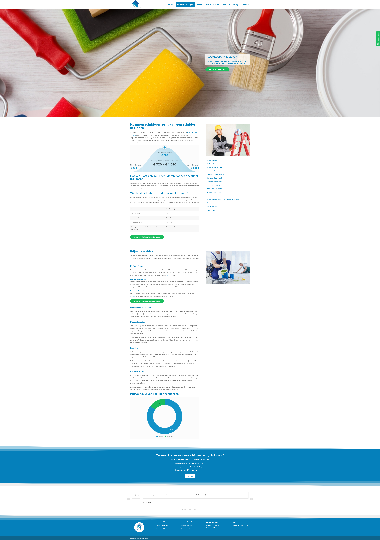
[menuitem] (171, 4)
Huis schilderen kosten (214, 196)
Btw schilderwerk (212, 206)
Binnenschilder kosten (214, 189)
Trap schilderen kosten (214, 181)
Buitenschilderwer (162, 525)
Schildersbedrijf (212, 160)
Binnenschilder (161, 522)
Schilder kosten (186, 529)
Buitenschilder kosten (214, 192)
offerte (169, 275)
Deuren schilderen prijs (214, 178)
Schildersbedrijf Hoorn (142, 538)
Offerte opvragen (217, 69)
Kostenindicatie (212, 164)
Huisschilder (211, 210)
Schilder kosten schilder (215, 167)
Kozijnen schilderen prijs (215, 174)
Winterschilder (161, 529)
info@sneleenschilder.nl (240, 525)
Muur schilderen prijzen (215, 171)
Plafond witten (212, 203)
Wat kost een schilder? (214, 185)
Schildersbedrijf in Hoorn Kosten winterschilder (223, 199)
